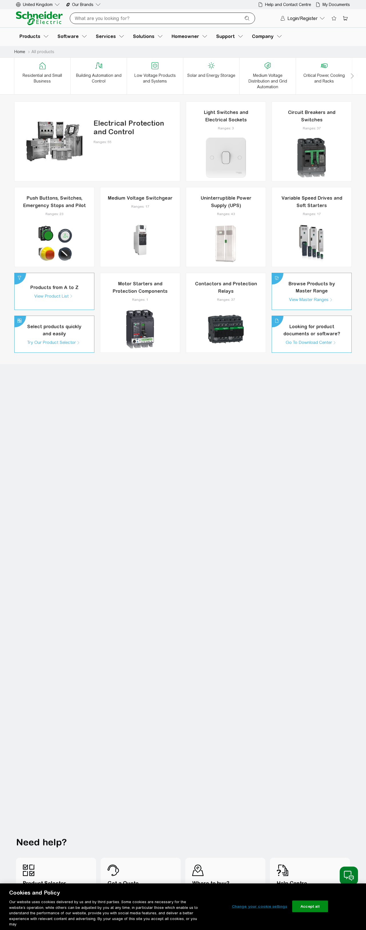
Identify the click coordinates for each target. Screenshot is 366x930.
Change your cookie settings (259, 906)
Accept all (310, 906)
